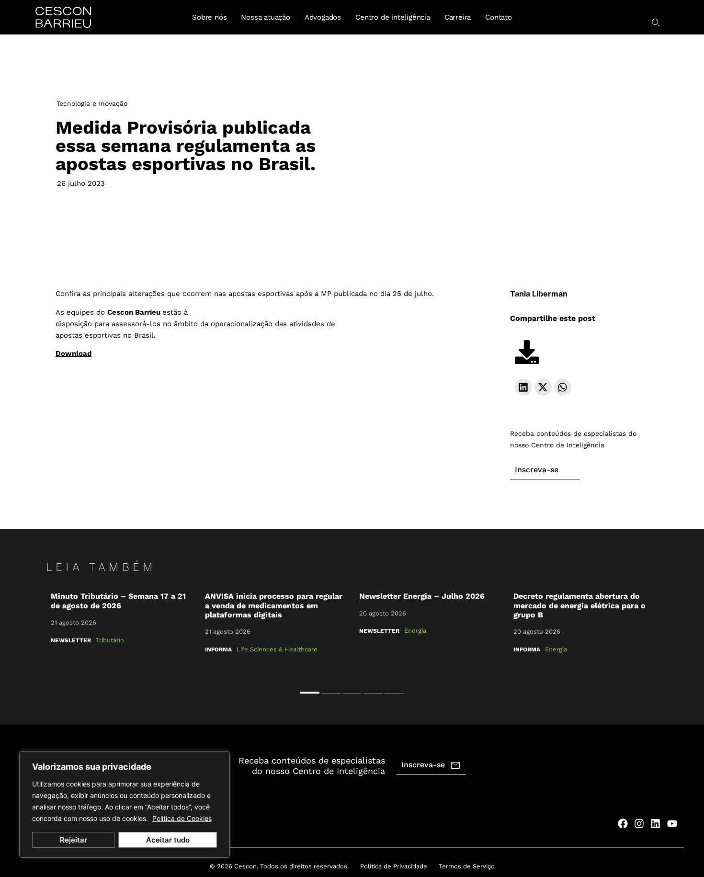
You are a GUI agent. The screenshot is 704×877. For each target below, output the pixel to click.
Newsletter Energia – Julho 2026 (422, 596)
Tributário (110, 640)
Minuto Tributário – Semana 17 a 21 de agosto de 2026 (118, 601)
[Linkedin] (655, 824)
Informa (218, 649)
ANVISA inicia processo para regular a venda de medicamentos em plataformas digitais (273, 605)
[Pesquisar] (656, 22)
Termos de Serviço (467, 866)
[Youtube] (672, 824)
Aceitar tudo (168, 839)
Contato (498, 17)
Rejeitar (73, 839)
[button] (523, 387)
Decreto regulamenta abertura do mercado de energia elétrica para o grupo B (579, 605)
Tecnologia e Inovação (92, 103)
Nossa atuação (265, 17)
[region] (124, 804)
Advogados (323, 17)
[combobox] (642, 19)
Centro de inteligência (392, 17)
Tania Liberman (539, 293)
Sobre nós (209, 17)
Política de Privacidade (393, 866)
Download (73, 353)
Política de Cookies (182, 818)
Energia (415, 630)
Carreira (457, 17)
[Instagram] (639, 824)
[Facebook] (622, 824)
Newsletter (71, 640)
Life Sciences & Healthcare (277, 649)
